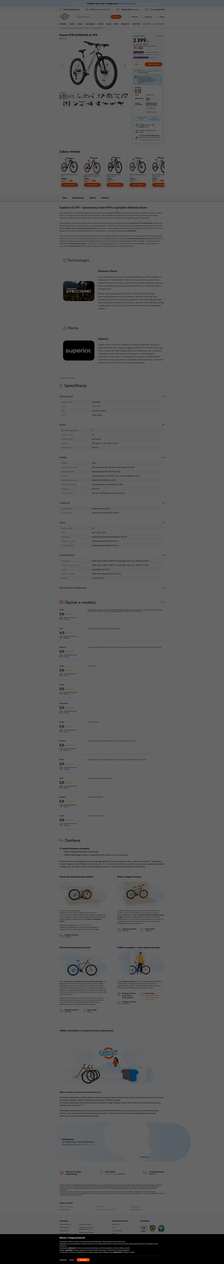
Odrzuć (71, 1260)
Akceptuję (83, 1260)
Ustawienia (63, 1260)
